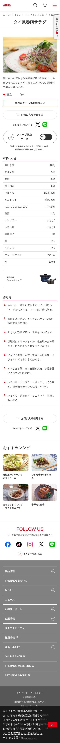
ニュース (10, 599)
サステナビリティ (15, 628)
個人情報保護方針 (30, 697)
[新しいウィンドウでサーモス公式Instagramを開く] (30, 544)
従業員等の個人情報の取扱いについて (30, 702)
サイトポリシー (37, 693)
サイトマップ (21, 693)
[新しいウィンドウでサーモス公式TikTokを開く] (19, 544)
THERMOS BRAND (16, 580)
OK (52, 724)
